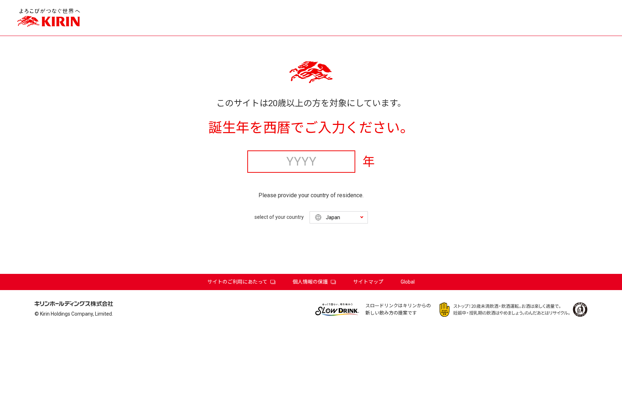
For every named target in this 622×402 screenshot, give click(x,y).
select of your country (279, 217)
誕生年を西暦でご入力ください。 (311, 128)
